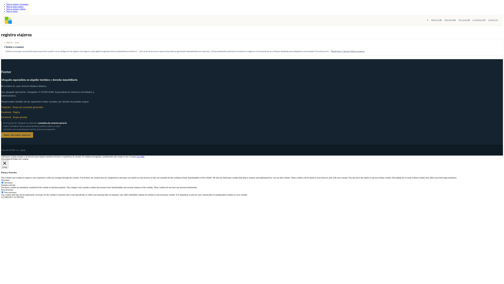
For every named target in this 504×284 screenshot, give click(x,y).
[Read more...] (347, 51)
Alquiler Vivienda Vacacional (8, 20)
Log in (23, 150)
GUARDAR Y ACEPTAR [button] (12, 197)
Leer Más (140, 157)
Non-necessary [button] (7, 190)
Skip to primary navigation (17, 4)
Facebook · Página (10, 112)
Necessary (8, 183)
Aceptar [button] (132, 157)
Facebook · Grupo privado (14, 117)
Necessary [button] (5, 180)
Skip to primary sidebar (16, 9)
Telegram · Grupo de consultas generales (22, 107)
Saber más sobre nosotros (17, 135)
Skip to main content (14, 7)
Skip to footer (12, 11)
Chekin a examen (14, 47)
